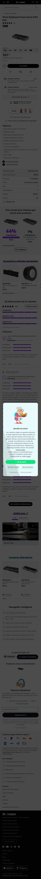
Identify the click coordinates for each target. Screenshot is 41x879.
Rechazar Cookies (13, 467)
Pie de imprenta (14, 472)
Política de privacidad (25, 472)
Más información (27, 467)
